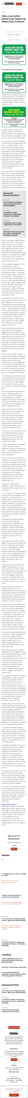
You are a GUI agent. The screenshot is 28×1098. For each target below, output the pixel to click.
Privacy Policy (16, 1091)
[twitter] (14, 40)
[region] (14, 1092)
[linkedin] (11, 40)
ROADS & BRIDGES (10, 1080)
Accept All (14, 1095)
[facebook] (9, 40)
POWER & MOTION (14, 1082)
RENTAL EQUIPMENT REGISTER (14, 1078)
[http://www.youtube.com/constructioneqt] (17, 1072)
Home (3, 12)
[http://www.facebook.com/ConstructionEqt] (10, 1072)
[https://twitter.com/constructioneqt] (15, 1072)
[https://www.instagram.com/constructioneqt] (12, 1072)
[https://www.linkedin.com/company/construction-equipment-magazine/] (14, 1072)
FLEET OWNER (19, 1080)
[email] (19, 40)
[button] (3, 4)
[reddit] (16, 40)
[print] (25, 40)
